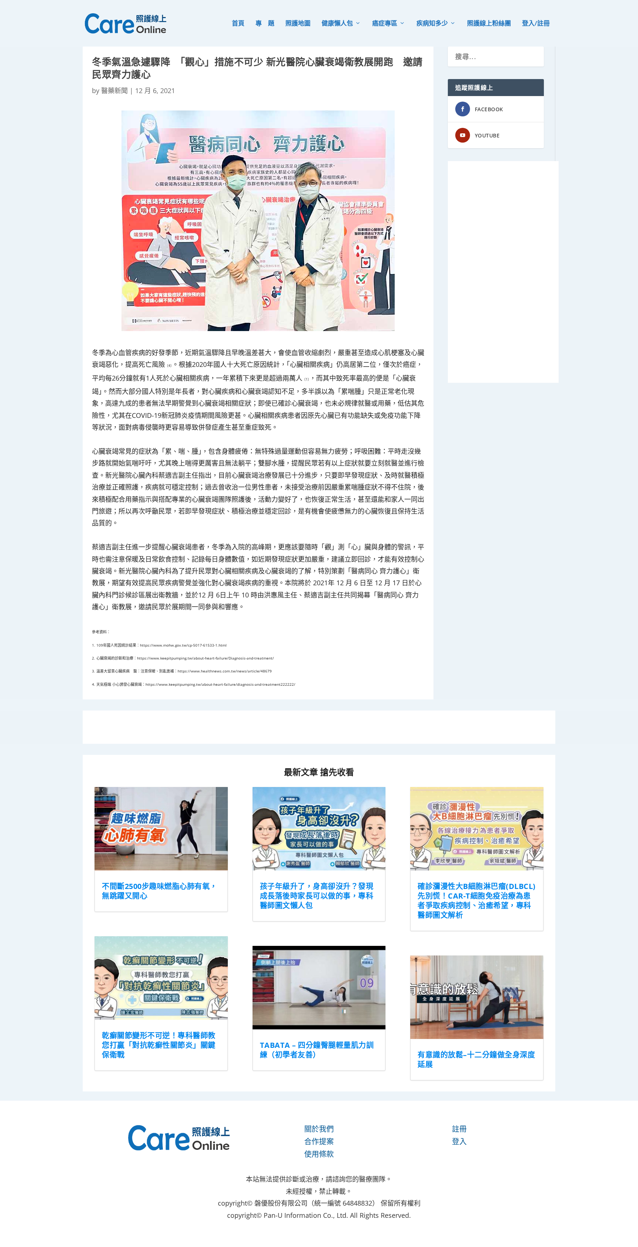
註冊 (459, 1129)
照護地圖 (298, 23)
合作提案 (319, 1142)
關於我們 (319, 1129)
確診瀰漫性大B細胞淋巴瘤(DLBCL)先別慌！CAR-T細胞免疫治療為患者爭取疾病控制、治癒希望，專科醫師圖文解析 (477, 900)
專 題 (264, 23)
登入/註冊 (536, 23)
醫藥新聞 (114, 90)
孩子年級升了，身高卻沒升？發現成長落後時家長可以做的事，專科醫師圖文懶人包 (317, 895)
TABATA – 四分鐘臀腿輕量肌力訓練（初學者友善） (317, 1050)
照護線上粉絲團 (489, 23)
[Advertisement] (503, 272)
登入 (459, 1142)
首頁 (238, 23)
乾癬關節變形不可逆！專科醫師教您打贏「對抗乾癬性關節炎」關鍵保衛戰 (159, 1045)
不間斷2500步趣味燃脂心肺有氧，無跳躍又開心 (159, 891)
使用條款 (319, 1154)
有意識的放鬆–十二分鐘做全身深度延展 (476, 1059)
